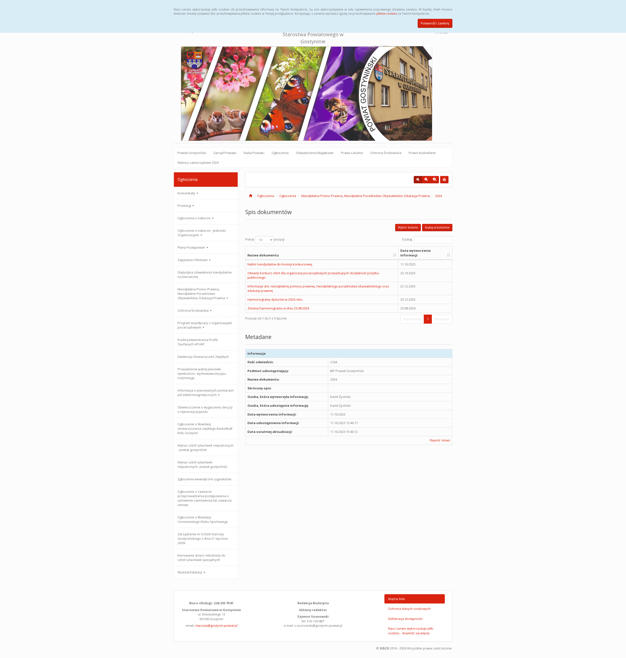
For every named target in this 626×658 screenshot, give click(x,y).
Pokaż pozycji (264, 239)
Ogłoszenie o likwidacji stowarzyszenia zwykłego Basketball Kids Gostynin (205, 428)
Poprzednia (412, 319)
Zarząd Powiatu (224, 153)
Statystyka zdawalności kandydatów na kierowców (205, 274)
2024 (438, 196)
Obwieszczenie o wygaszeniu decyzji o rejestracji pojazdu (205, 409)
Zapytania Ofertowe (193, 260)
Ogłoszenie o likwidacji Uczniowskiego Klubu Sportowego (203, 519)
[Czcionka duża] (434, 179)
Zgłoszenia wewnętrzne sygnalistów (204, 479)
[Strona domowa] (250, 196)
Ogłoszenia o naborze (194, 218)
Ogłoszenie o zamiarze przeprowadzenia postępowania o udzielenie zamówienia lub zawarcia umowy (205, 498)
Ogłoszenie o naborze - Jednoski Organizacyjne (202, 232)
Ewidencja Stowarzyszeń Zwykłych (203, 356)
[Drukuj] (444, 179)
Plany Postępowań (192, 247)
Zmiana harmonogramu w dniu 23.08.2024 (278, 308)
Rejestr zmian (440, 440)
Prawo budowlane (422, 153)
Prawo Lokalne (352, 153)
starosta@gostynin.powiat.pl (216, 625)
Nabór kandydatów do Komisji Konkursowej (279, 264)
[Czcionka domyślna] (418, 179)
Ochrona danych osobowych (409, 608)
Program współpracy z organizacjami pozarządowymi (205, 325)
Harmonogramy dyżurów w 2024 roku (274, 299)
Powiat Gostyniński (192, 153)
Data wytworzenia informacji (415, 252)
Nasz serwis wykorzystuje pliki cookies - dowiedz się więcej (410, 630)
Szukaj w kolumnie (437, 227)
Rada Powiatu (254, 153)
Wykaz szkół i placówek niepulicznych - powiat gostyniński (206, 447)
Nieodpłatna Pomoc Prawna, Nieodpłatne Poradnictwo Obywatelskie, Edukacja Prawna (202, 293)
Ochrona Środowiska (385, 153)
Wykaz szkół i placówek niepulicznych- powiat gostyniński (202, 464)
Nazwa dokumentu (263, 255)
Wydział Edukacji (190, 572)
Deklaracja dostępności (405, 618)
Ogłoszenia (280, 153)
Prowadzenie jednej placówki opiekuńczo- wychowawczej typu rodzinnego (202, 373)
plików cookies (386, 13)
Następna (442, 319)
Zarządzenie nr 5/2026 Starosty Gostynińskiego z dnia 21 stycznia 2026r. (203, 538)
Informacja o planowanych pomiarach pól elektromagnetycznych (206, 392)
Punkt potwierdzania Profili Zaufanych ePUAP (198, 342)
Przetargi (185, 205)
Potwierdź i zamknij (435, 23)
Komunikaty (187, 193)
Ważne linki (396, 599)
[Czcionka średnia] (426, 179)
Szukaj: (407, 239)
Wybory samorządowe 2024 (198, 162)
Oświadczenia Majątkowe (315, 153)
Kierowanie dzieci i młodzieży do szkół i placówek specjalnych (201, 557)
